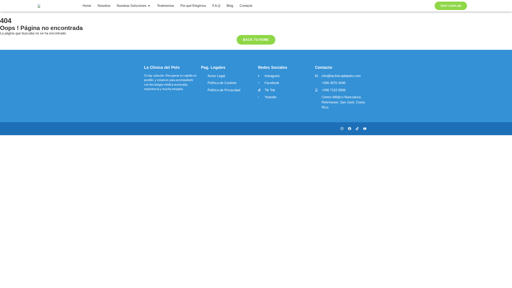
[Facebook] (349, 128)
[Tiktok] (357, 128)
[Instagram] (342, 128)
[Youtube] (365, 128)
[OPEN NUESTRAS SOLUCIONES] (149, 5)
